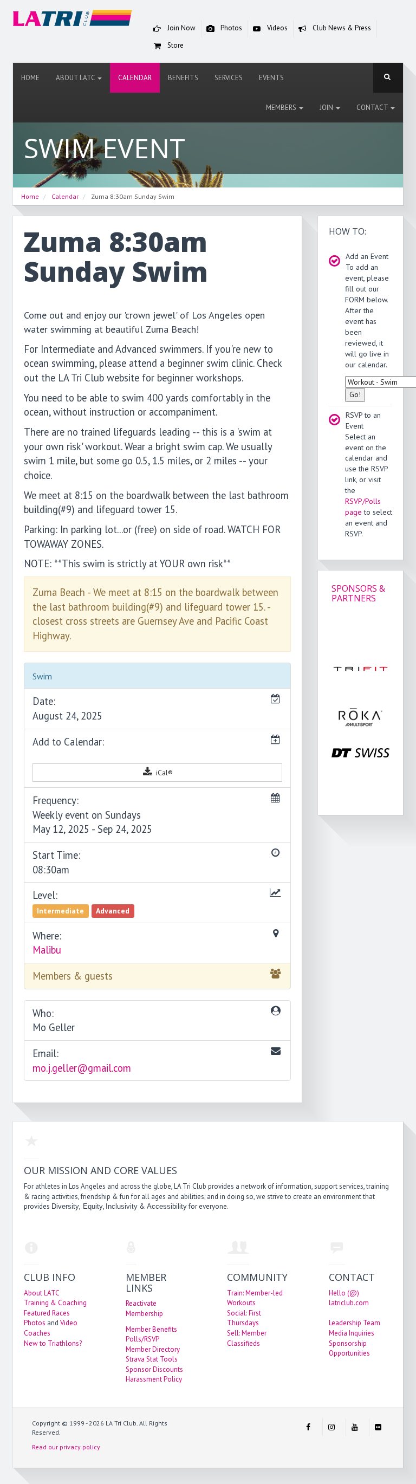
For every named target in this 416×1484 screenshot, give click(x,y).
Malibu (46, 949)
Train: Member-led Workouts (255, 1298)
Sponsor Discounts (154, 1369)
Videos (276, 28)
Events (271, 77)
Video (68, 1322)
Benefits (183, 77)
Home (30, 77)
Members (282, 107)
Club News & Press (341, 28)
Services (228, 77)
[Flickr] (378, 1427)
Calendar (135, 77)
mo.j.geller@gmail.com (81, 1067)
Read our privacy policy (66, 1447)
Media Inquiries (351, 1333)
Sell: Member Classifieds (246, 1338)
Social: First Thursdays (244, 1318)
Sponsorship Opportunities (349, 1348)
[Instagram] (331, 1427)
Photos (230, 28)
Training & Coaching (55, 1302)
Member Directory (153, 1349)
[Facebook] (308, 1427)
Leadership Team (354, 1322)
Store (175, 45)
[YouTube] (354, 1427)
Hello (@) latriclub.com (349, 1298)
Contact (372, 107)
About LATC (76, 77)
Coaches (37, 1333)
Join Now (181, 28)
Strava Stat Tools (152, 1359)
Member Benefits (151, 1329)
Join (327, 107)
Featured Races (47, 1313)
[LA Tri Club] (72, 20)
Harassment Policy (154, 1379)
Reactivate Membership (144, 1308)
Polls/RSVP (142, 1339)
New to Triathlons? (53, 1343)
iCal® (163, 772)
